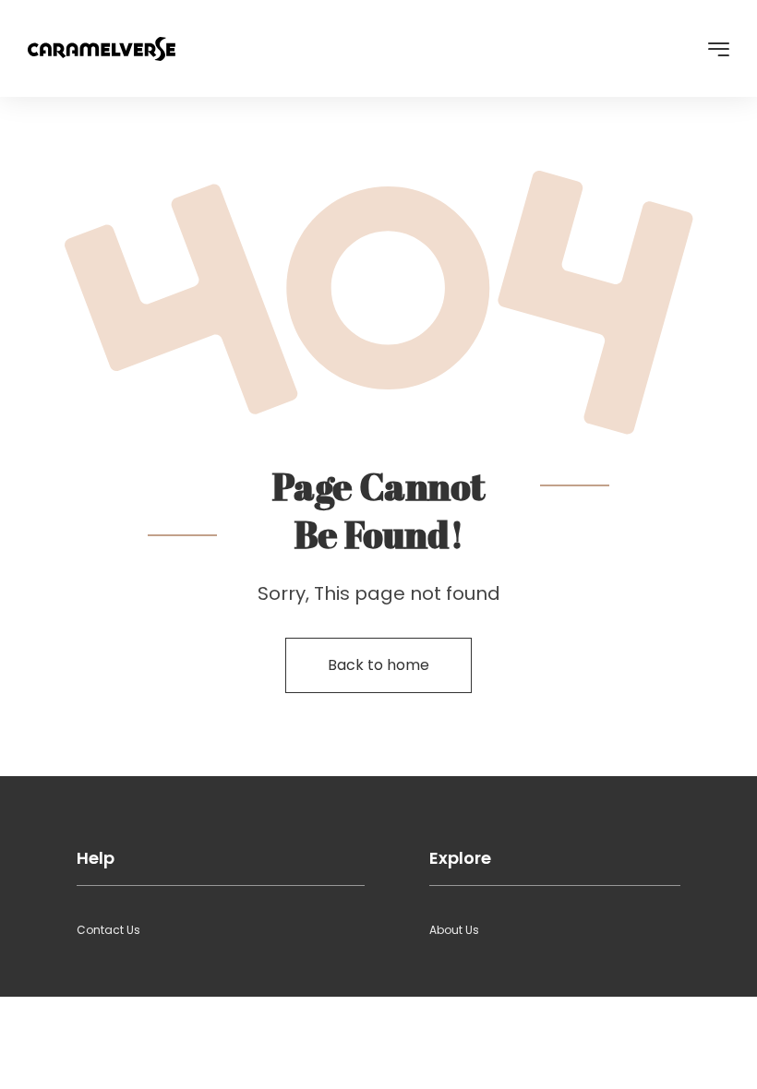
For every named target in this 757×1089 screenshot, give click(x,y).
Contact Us (108, 930)
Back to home (378, 665)
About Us (454, 930)
